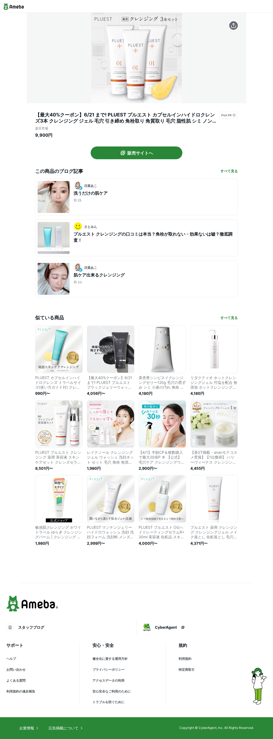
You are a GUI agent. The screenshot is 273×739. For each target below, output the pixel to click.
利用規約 (185, 659)
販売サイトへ (140, 153)
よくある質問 (16, 680)
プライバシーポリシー (109, 669)
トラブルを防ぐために (109, 702)
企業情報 (26, 728)
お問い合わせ (16, 669)
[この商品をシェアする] (233, 25)
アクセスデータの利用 (109, 680)
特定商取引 (187, 669)
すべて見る (229, 171)
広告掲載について (63, 728)
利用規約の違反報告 (20, 691)
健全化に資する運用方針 (110, 659)
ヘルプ (11, 659)
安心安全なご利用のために (112, 691)
